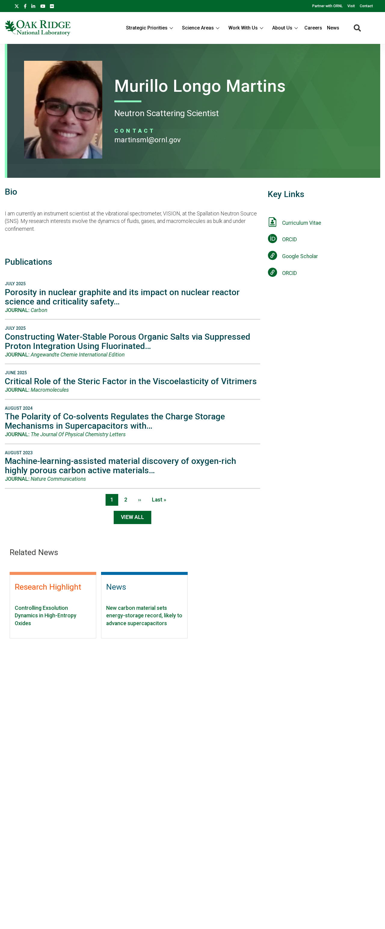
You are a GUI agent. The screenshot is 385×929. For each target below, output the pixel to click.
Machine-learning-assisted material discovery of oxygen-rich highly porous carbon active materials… (120, 465)
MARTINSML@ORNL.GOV (147, 140)
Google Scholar (300, 256)
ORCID (289, 239)
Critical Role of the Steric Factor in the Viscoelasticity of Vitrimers (131, 381)
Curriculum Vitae (301, 223)
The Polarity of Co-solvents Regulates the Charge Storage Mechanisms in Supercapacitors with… (115, 421)
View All (132, 517)
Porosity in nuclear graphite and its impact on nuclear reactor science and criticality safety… (122, 297)
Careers (313, 28)
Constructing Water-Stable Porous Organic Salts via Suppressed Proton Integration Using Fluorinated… (127, 341)
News (333, 28)
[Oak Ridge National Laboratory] (38, 28)
